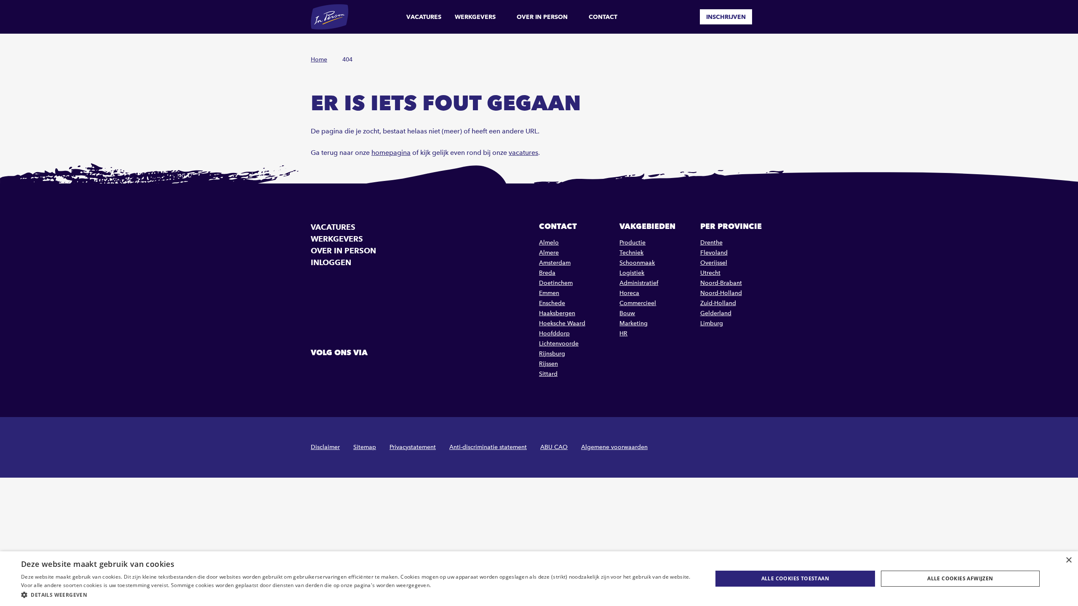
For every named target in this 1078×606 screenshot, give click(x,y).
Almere (549, 252)
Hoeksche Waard (562, 323)
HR (623, 333)
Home (319, 59)
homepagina (391, 153)
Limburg (711, 323)
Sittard (548, 373)
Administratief (638, 283)
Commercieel (637, 303)
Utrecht (710, 272)
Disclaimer (325, 447)
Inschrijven (726, 16)
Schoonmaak (637, 262)
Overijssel (713, 262)
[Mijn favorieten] (687, 17)
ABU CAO (554, 447)
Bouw (627, 313)
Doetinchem (556, 283)
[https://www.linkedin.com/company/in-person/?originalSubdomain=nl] (339, 371)
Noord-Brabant (721, 283)
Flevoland (714, 252)
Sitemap (364, 447)
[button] (356, 595)
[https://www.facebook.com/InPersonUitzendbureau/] (318, 371)
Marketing (633, 323)
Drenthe (711, 242)
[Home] (329, 16)
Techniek (631, 252)
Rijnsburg (552, 353)
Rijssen (548, 363)
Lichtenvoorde (559, 343)
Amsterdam (555, 262)
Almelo (549, 242)
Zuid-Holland (718, 303)
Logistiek (631, 272)
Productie (632, 242)
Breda (547, 272)
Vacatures (423, 16)
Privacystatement (413, 447)
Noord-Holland (721, 293)
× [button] (1068, 560)
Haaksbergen (557, 313)
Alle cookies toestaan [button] (795, 578)
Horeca (629, 293)
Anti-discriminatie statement (488, 447)
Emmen (549, 293)
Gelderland (715, 313)
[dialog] (539, 578)
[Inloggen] (763, 16)
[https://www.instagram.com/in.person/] (361, 371)
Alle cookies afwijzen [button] (960, 578)
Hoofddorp (554, 333)
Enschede (552, 303)
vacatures (523, 153)
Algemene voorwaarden (614, 447)
